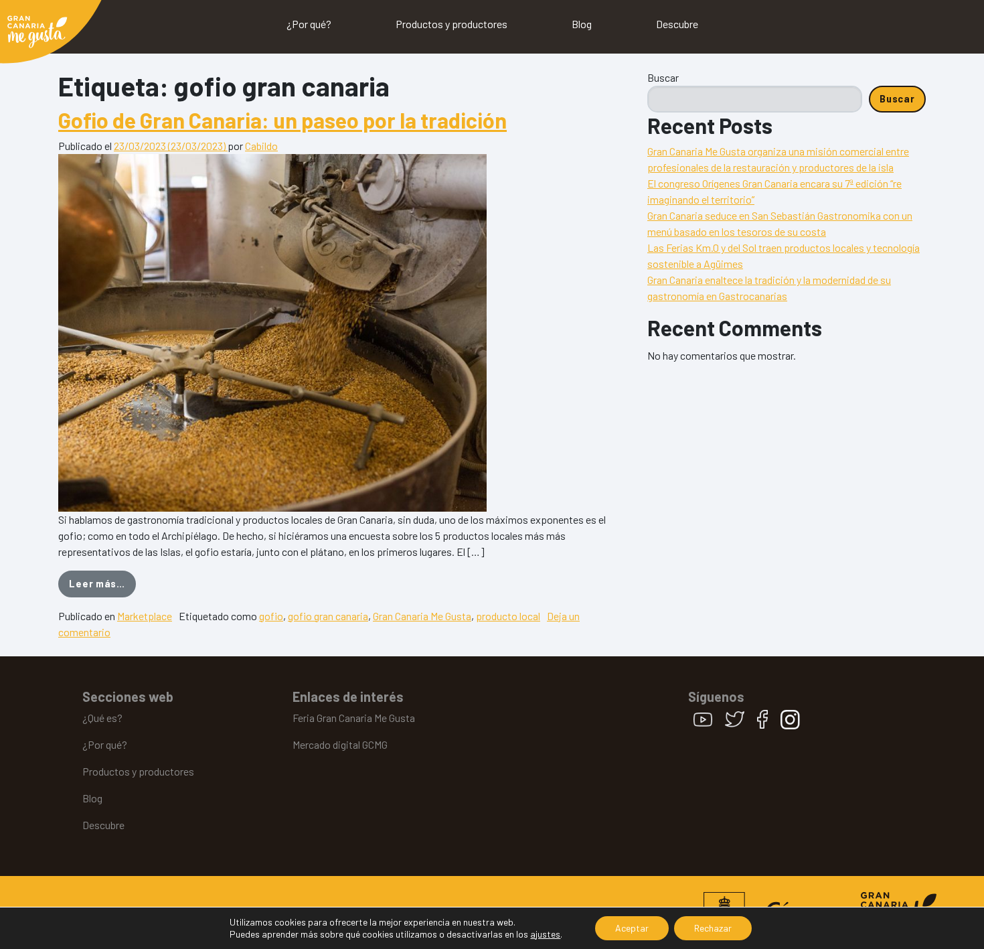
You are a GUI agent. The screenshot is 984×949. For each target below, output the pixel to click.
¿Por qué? (308, 23)
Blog (582, 23)
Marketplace (144, 615)
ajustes (545, 934)
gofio (271, 615)
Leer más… (102, 583)
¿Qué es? (102, 717)
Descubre (677, 23)
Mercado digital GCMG (340, 744)
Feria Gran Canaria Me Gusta (354, 717)
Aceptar (632, 928)
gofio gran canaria (328, 615)
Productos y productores (451, 23)
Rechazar (713, 928)
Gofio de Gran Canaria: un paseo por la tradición (282, 120)
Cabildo (261, 145)
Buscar (663, 77)
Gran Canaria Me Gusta (422, 615)
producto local (508, 615)
